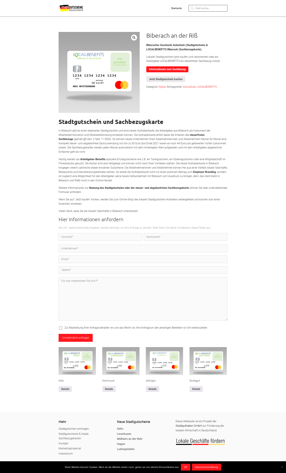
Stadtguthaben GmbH (189, 425)
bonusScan (189, 86)
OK (185, 467)
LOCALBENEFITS (207, 86)
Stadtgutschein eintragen (74, 428)
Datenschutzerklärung (206, 467)
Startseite (176, 8)
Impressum (66, 453)
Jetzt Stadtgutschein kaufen (166, 79)
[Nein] (282, 467)
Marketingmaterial (70, 448)
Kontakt (63, 443)
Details (65, 389)
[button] (134, 38)
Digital (162, 86)
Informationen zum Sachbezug (167, 69)
